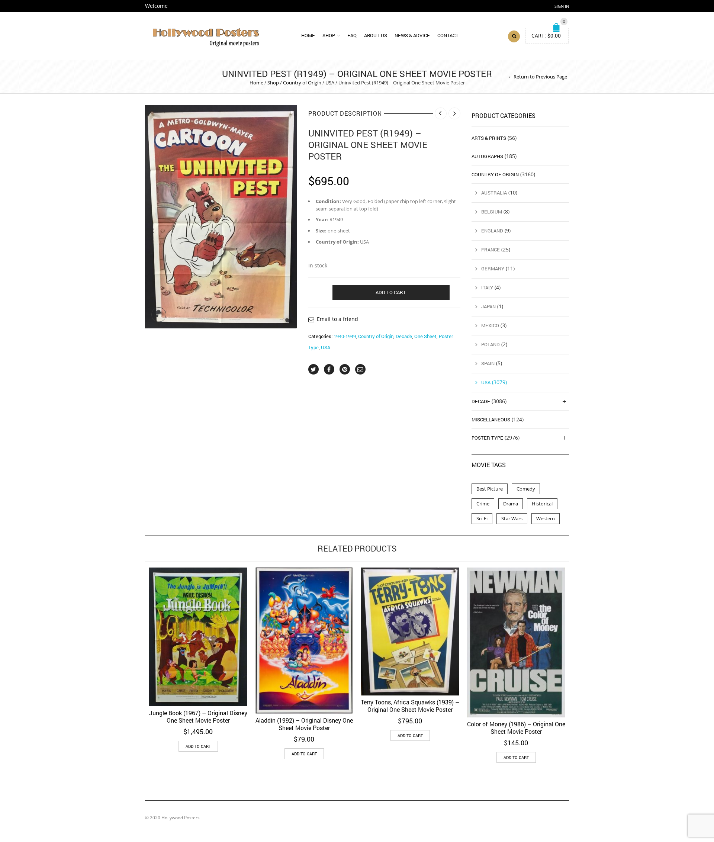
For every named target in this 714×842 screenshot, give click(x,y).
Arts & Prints (489, 138)
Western (545, 518)
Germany (492, 268)
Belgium (491, 211)
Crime (482, 503)
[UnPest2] (221, 216)
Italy (487, 287)
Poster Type (487, 437)
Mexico (490, 325)
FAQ (352, 35)
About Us (375, 35)
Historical (542, 503)
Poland (490, 344)
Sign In (561, 6)
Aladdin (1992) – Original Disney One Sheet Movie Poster (304, 724)
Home (308, 35)
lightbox (158, 314)
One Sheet (425, 336)
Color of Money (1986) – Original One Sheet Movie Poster (516, 727)
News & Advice (412, 35)
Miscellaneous (491, 419)
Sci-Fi (482, 518)
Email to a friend (337, 318)
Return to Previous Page (540, 76)
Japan (488, 306)
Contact (448, 35)
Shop (328, 35)
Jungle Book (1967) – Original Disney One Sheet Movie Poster (198, 716)
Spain (488, 363)
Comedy (526, 488)
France (490, 249)
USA (329, 82)
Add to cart (391, 292)
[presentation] (134, 643)
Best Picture (489, 488)
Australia (494, 192)
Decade (404, 336)
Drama (510, 503)
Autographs (487, 156)
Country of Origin (302, 82)
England (492, 230)
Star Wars (511, 518)
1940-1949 (345, 336)
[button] (198, 746)
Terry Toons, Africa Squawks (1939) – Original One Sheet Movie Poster (410, 705)
